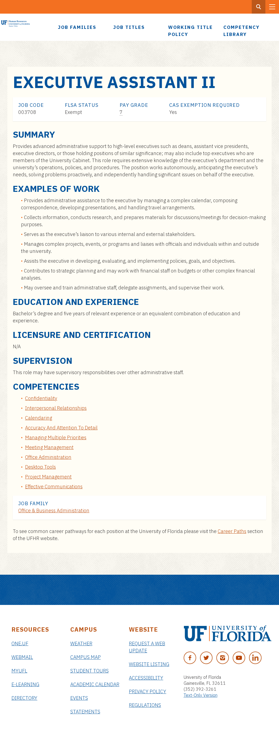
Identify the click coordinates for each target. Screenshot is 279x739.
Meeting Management (49, 447)
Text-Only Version (200, 695)
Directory (24, 698)
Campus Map (85, 657)
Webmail (22, 657)
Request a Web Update (147, 647)
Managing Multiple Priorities (55, 437)
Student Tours (89, 671)
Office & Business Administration (53, 510)
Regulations (145, 705)
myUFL (19, 671)
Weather (81, 643)
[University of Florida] (228, 633)
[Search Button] (258, 7)
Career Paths (232, 531)
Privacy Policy (147, 691)
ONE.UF (19, 643)
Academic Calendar (94, 684)
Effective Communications (54, 486)
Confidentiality (41, 398)
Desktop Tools (40, 467)
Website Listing (149, 664)
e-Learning (25, 684)
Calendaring (38, 418)
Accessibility (146, 678)
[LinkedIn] (255, 658)
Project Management (48, 477)
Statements (85, 711)
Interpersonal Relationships (56, 408)
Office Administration (48, 457)
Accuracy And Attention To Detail (61, 428)
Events (79, 698)
